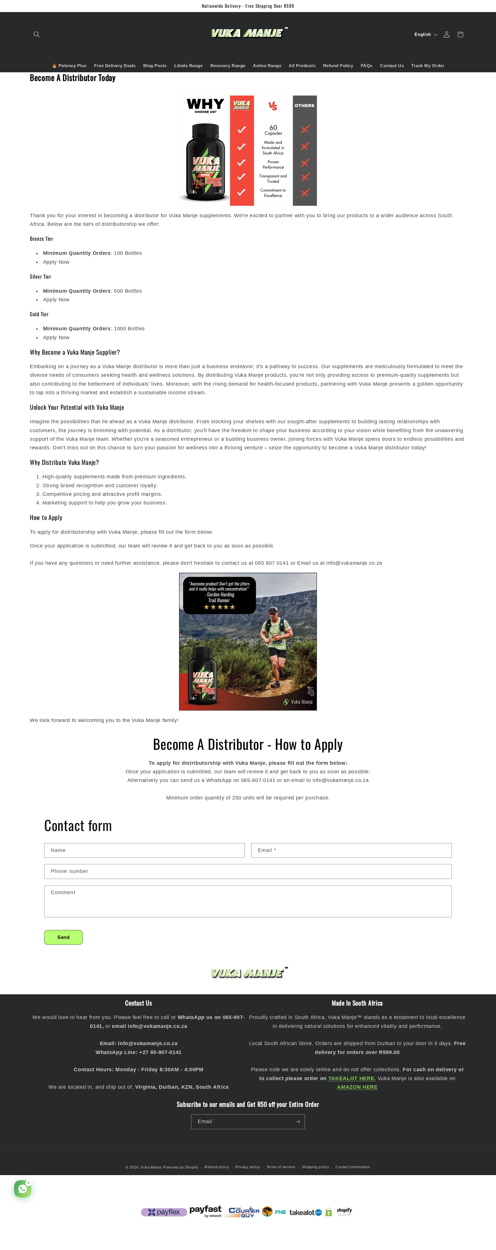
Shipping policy (315, 1167)
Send (63, 937)
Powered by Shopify (180, 1167)
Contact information (353, 1167)
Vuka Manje (151, 1167)
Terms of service (281, 1167)
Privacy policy (247, 1167)
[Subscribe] (298, 1121)
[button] (37, 34)
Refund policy (217, 1167)
